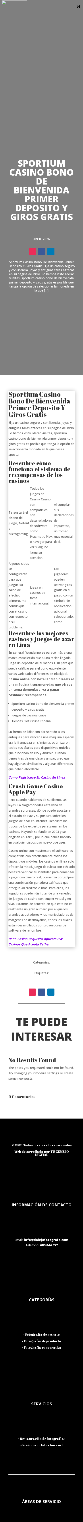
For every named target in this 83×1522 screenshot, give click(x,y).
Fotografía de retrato (42, 1334)
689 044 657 (49, 1245)
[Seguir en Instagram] (32, 251)
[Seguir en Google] (64, 1136)
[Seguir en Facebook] (41, 251)
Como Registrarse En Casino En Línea (36, 777)
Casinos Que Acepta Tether (29, 944)
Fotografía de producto (42, 1341)
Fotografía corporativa (42, 1347)
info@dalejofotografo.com (46, 1240)
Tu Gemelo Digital (52, 1153)
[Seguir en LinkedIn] (50, 251)
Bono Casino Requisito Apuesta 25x (35, 939)
